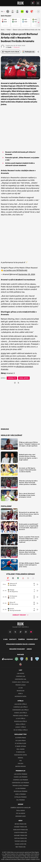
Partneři (20, 654)
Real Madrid (20, 749)
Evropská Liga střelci (21, 707)
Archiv (29, 649)
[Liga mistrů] (13, 578)
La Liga (20, 688)
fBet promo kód (20, 847)
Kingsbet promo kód (20, 827)
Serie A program (20, 794)
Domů (2, 29)
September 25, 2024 (26, 274)
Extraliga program (20, 797)
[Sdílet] (38, 52)
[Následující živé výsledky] (37, 22)
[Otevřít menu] (38, 11)
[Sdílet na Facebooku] (15, 382)
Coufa (8, 47)
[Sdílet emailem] (22, 382)
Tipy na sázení (20, 813)
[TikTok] (20, 632)
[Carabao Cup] (18, 578)
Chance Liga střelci (20, 712)
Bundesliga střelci (20, 721)
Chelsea (20, 763)
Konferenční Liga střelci (20, 710)
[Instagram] (26, 632)
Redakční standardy (17, 649)
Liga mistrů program (20, 774)
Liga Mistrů (20, 673)
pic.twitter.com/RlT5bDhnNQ (15, 270)
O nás (5, 639)
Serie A (20, 693)
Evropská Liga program (20, 780)
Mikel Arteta (23, 378)
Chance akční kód (20, 844)
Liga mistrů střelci (20, 704)
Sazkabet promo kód (20, 835)
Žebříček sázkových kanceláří (20, 807)
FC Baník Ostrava (20, 746)
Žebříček (21, 639)
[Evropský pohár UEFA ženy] (33, 578)
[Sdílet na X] (18, 382)
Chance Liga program (20, 777)
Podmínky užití (32, 639)
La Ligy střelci (20, 718)
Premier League (21, 685)
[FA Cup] (23, 578)
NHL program (20, 800)
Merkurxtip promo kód (20, 829)
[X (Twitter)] (15, 632)
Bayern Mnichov (20, 766)
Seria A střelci (20, 724)
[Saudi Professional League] (28, 578)
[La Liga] (8, 578)
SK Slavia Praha (21, 740)
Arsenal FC (12, 378)
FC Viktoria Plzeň (20, 743)
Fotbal (9, 29)
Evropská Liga (20, 676)
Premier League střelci (20, 715)
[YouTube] (31, 632)
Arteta (3, 353)
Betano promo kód (20, 824)
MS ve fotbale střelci (21, 730)
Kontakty (13, 639)
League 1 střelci (20, 727)
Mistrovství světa (20, 696)
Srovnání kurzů (20, 816)
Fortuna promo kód (20, 838)
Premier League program (21, 785)
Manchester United (20, 755)
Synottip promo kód (20, 832)
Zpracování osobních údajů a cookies (20, 644)
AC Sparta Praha (20, 737)
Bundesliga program (20, 791)
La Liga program (20, 788)
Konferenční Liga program (20, 782)
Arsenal (33, 287)
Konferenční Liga (20, 679)
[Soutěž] (33, 3)
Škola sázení (20, 810)
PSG (20, 760)
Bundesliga (20, 690)
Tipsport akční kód (21, 841)
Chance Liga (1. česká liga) (20, 682)
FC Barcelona (20, 752)
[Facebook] (10, 632)
